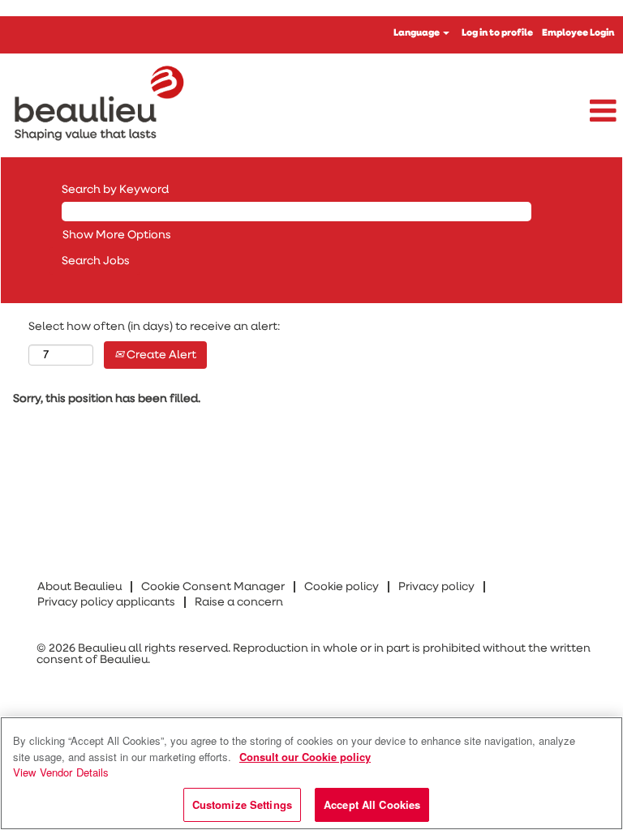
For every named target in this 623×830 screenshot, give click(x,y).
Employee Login (578, 33)
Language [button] (417, 33)
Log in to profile (497, 33)
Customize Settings (242, 804)
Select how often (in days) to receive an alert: (154, 326)
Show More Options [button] (116, 235)
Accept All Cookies (372, 804)
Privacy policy (436, 587)
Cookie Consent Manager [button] (213, 587)
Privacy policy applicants (106, 602)
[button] (519, 111)
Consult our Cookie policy (305, 756)
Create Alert (160, 355)
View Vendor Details (61, 772)
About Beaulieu (79, 587)
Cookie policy (341, 587)
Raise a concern (239, 602)
